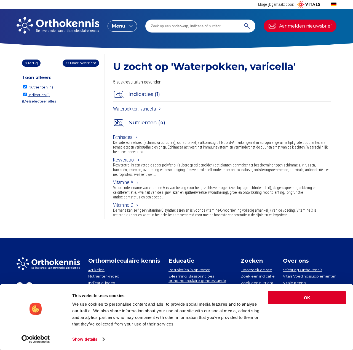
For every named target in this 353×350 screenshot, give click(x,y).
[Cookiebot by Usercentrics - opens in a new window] (36, 339)
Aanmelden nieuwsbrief (305, 26)
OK (307, 297)
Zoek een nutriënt (257, 283)
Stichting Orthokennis (302, 270)
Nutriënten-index (103, 276)
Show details (84, 339)
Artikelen (96, 270)
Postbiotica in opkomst (189, 270)
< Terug (31, 63)
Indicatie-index (101, 283)
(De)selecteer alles (39, 101)
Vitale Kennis (294, 283)
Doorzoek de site (256, 270)
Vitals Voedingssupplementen (309, 276)
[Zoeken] (247, 26)
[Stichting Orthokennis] (58, 26)
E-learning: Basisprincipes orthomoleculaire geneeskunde (197, 278)
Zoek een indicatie (258, 276)
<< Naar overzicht (80, 63)
